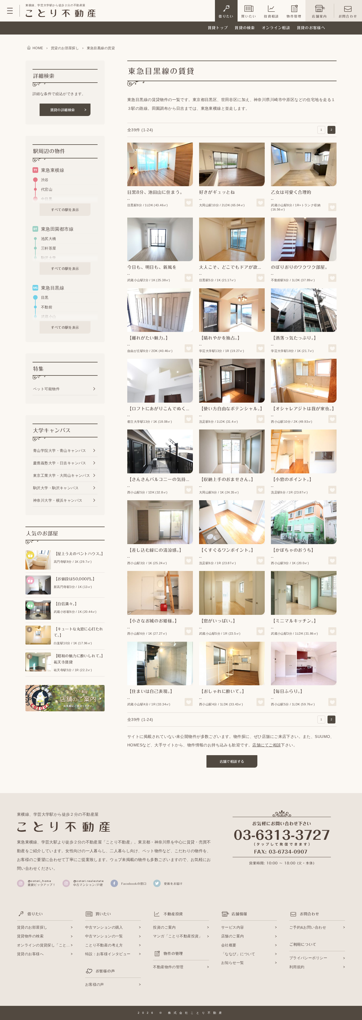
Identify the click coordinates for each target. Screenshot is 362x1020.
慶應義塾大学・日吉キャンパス (59, 463)
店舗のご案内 (232, 936)
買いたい (248, 16)
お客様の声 (94, 984)
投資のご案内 (164, 927)
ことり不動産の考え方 (104, 945)
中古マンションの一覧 (104, 936)
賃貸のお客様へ (311, 28)
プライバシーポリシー (308, 958)
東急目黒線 (52, 287)
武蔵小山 (48, 317)
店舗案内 (319, 16)
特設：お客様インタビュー (108, 954)
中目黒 (46, 199)
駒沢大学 (48, 258)
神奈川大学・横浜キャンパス (57, 500)
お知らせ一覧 (232, 963)
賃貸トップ (218, 28)
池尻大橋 (48, 239)
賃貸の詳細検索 (62, 109)
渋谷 (45, 180)
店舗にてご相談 (266, 745)
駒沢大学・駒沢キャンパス (56, 488)
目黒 (45, 297)
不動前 (46, 307)
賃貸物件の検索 (30, 936)
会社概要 (228, 945)
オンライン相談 (276, 28)
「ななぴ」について (238, 954)
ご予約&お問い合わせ (307, 927)
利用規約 (297, 967)
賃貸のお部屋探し (32, 927)
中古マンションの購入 (104, 927)
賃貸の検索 (245, 28)
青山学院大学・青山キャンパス (59, 450)
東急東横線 (52, 170)
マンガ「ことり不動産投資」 (177, 936)
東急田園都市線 (57, 229)
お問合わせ (348, 16)
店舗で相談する (232, 761)
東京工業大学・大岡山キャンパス (61, 475)
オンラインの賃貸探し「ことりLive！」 (45, 945)
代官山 (46, 189)
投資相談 (271, 16)
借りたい (226, 16)
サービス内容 (232, 927)
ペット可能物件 (46, 389)
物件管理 (293, 16)
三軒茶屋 (48, 248)
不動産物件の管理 (168, 967)
